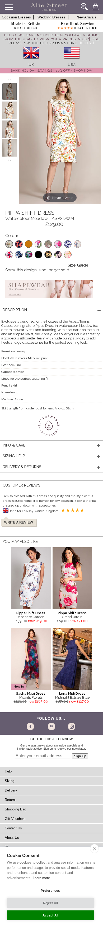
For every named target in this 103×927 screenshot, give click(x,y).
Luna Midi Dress (72, 693)
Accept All (51, 915)
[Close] (87, 43)
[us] (71, 61)
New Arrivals (86, 17)
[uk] (31, 61)
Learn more (41, 878)
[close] (94, 848)
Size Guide (78, 265)
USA (72, 65)
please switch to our (43, 43)
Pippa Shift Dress (30, 613)
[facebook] (31, 726)
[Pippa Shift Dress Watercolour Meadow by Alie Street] (9, 91)
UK (31, 65)
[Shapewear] (49, 299)
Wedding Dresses (51, 17)
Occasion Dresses (16, 17)
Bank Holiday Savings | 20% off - (52, 70)
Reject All (50, 903)
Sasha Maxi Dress (30, 693)
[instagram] (71, 726)
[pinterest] (51, 726)
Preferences (50, 891)
